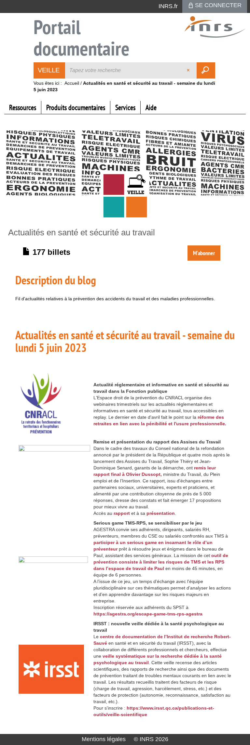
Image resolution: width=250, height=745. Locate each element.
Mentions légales (104, 739)
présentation (160, 513)
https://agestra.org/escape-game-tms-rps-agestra (147, 613)
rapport (122, 513)
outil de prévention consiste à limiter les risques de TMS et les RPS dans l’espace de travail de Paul (160, 562)
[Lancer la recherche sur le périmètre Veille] (206, 70)
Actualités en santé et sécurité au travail (81, 232)
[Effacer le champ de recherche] (189, 70)
